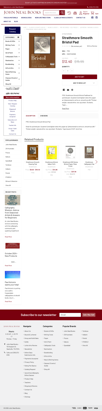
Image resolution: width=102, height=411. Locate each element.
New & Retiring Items (10, 73)
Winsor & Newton (11, 181)
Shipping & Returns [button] (12, 110)
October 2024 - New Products (11, 254)
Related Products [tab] (34, 139)
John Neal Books (11, 144)
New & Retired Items (43, 18)
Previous (25, 162)
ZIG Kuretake (9, 148)
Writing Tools (10, 45)
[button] (13, 88)
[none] (42, 50)
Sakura (7, 157)
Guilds (26, 342)
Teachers (28, 382)
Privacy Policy (29, 362)
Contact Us (80, 18)
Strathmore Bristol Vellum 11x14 (51, 163)
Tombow (8, 165)
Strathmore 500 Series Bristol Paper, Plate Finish (70, 164)
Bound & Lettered (30, 335)
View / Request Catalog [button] (12, 105)
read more (8, 237)
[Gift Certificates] (75, 13)
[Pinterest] (72, 90)
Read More (65, 108)
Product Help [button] (13, 100)
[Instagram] (96, 17)
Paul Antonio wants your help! (12, 283)
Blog (16, 21)
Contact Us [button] (12, 134)
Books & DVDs (26, 18)
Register (86, 14)
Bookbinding (9, 64)
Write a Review (92, 46)
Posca (7, 153)
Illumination (9, 60)
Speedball (8, 161)
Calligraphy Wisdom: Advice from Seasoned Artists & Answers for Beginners (12, 212)
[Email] (68, 90)
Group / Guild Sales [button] (12, 129)
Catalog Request (30, 369)
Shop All (8, 84)
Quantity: (66, 66)
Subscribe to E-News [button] (12, 121)
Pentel (7, 173)
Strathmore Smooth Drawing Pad (32, 163)
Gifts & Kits (9, 68)
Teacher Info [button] (12, 125)
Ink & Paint (9, 53)
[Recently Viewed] (69, 13)
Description (30, 116)
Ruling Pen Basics (30, 366)
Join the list (88, 314)
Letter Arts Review (31, 345)
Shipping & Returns (31, 386)
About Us (7, 21)
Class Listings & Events (63, 18)
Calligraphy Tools (11, 56)
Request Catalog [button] (12, 30)
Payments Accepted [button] (12, 115)
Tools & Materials (11, 18)
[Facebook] (92, 17)
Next (96, 162)
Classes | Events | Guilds (11, 79)
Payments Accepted (31, 358)
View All (8, 185)
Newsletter (28, 349)
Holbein (7, 169)
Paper (7, 49)
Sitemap (27, 397)
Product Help (29, 379)
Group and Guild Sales (32, 338)
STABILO (8, 177)
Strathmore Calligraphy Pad (89, 163)
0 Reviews (44, 116)
